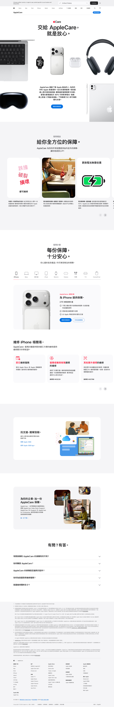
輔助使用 (85, 666)
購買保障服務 (97, 12)
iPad (14, 670)
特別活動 (85, 688)
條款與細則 (85, 611)
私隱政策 (40, 704)
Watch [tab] (56, 277)
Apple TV (33, 676)
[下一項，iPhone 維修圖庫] (105, 388)
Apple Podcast (34, 683)
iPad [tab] (46, 277)
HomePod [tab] (96, 277)
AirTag (15, 684)
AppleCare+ (18, 640)
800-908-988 (45, 699)
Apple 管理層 (86, 681)
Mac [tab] (26, 277)
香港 (94, 704)
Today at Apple (52, 670)
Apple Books (34, 685)
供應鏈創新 (85, 673)
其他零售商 (34, 699)
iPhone (15, 673)
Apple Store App (52, 677)
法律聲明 (56, 704)
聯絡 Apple (85, 690)
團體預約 (50, 673)
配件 (14, 686)
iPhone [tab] (16, 277)
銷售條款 (51, 704)
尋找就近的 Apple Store (25, 699)
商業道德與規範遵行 (87, 685)
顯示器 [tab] (36, 277)
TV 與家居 (15, 682)
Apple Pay (16, 695)
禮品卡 (14, 689)
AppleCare (17, 12)
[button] (73, 3)
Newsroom (86, 679)
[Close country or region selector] (100, 3)
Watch (15, 675)
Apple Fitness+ (34, 681)
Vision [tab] (66, 277)
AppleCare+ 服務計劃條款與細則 (79, 627)
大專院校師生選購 (70, 676)
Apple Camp (51, 675)
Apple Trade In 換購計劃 (54, 682)
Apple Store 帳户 (35, 668)
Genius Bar (51, 668)
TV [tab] (86, 277)
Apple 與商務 (69, 666)
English (99, 704)
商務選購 (68, 668)
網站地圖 (62, 704)
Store (14, 666)
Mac (14, 668)
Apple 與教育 (69, 674)
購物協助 (50, 686)
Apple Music (34, 679)
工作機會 (85, 683)
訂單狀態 (50, 684)
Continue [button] (94, 3)
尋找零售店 (50, 666)
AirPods (15, 680)
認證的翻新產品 (51, 680)
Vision (14, 677)
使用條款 (45, 704)
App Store (33, 688)
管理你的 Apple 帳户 (35, 666)
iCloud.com (34, 670)
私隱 (84, 670)
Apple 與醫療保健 (70, 682)
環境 (84, 668)
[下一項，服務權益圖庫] (105, 215)
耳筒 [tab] (75, 277)
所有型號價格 (79, 320)
